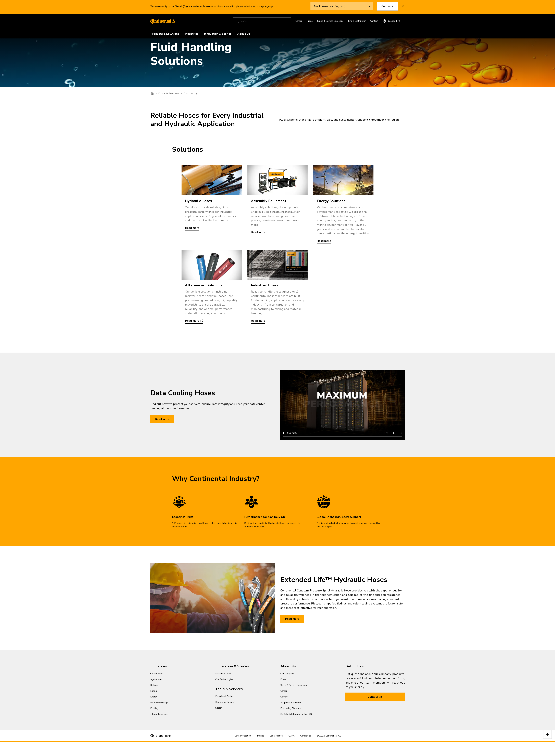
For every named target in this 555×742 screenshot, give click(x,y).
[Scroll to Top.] (547, 734)
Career (298, 21)
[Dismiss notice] (403, 6)
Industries (191, 34)
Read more (162, 419)
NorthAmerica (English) (329, 6)
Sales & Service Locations (330, 21)
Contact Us (375, 697)
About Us (243, 34)
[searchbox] (262, 21)
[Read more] (212, 180)
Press (310, 21)
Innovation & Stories (218, 34)
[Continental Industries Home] (161, 21)
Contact (374, 21)
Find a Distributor (357, 21)
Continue (387, 6)
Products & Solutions (164, 34)
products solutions (168, 93)
